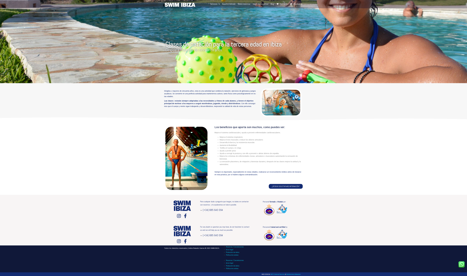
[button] (286, 186)
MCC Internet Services (278, 274)
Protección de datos (232, 252)
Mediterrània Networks (293, 274)
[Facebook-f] (185, 216)
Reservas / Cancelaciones (235, 247)
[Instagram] (179, 216)
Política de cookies (232, 255)
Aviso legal (229, 249)
